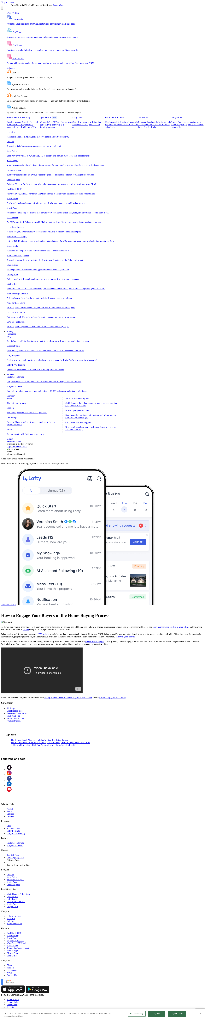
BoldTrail (11, 921)
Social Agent (12, 882)
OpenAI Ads (12, 896)
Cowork (10, 874)
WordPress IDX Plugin (17, 943)
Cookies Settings (136, 1014)
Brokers (10, 814)
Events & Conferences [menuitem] (16, 713)
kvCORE (11, 918)
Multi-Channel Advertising (18, 894)
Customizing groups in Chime (112, 697)
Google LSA (12, 906)
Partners (10, 374)
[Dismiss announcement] (2, 8)
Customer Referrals (15, 843)
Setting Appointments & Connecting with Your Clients (68, 697)
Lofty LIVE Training (16, 833)
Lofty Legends (13, 831)
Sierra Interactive (14, 923)
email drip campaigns (94, 641)
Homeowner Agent (15, 879)
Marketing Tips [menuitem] (13, 716)
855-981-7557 (13, 855)
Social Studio (12, 945)
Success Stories (13, 828)
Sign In (10, 439)
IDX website (43, 634)
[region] (102, 1014)
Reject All (157, 1014)
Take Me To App (8, 604)
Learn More (58, 5)
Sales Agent (12, 877)
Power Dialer (12, 935)
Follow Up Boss (14, 916)
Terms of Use (13, 999)
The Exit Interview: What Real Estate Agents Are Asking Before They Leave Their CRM (50, 742)
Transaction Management (18, 948)
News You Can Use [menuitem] (15, 718)
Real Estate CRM (14, 933)
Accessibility (12, 1004)
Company (11, 396)
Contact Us (12, 975)
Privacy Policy (13, 1002)
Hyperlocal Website (15, 940)
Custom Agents (13, 884)
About (9, 965)
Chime (26, 629)
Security (10, 1007)
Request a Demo (14, 441)
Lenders (10, 816)
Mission (10, 968)
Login (10, 446)
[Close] (200, 1014)
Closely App (12, 953)
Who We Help (13, 13)
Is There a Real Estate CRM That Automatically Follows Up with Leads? (43, 745)
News (9, 973)
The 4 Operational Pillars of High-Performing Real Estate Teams (39, 740)
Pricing (10, 331)
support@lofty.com (15, 857)
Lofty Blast (12, 899)
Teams (9, 811)
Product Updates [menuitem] (14, 721)
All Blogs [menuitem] (11, 708)
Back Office (12, 956)
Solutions (11, 68)
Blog (9, 826)
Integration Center (15, 845)
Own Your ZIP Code (16, 901)
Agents (10, 809)
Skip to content (7, 2)
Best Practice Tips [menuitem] (14, 711)
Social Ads (11, 904)
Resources (11, 334)
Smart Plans (12, 938)
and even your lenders (125, 636)
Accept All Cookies (176, 1014)
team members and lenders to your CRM (171, 627)
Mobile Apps (12, 950)
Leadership (11, 970)
